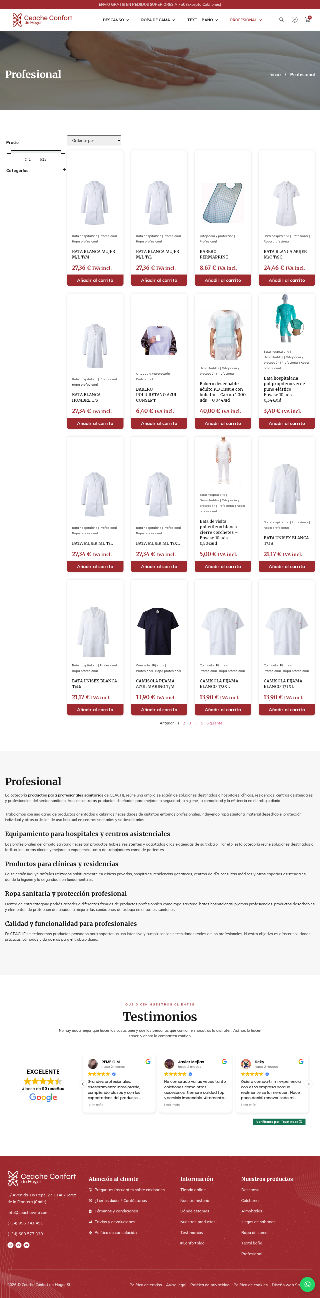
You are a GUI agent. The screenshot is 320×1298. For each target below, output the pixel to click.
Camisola (143, 665)
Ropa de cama (155, 20)
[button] (308, 1084)
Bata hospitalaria (85, 236)
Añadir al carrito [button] (95, 280)
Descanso (113, 20)
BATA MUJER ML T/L (92, 543)
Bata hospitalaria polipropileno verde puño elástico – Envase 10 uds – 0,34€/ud (284, 389)
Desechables (210, 368)
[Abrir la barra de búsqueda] (281, 20)
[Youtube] (27, 1245)
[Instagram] (11, 1245)
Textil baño (200, 20)
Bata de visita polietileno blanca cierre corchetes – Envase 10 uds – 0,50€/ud (219, 532)
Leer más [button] (95, 1105)
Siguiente (214, 723)
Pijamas (158, 665)
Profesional (243, 20)
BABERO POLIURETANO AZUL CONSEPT (156, 395)
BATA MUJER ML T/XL (158, 543)
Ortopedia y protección (217, 236)
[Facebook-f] (19, 1245)
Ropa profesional (85, 241)
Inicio (275, 74)
